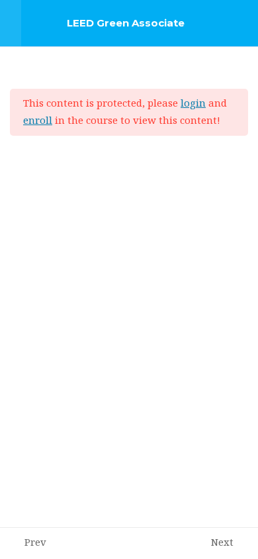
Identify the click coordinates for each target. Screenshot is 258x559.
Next (222, 542)
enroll (37, 121)
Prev (35, 542)
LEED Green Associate (126, 23)
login (193, 103)
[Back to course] (244, 23)
